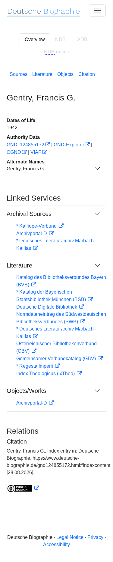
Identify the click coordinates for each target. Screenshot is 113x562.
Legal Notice (69, 537)
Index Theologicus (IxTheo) (46, 373)
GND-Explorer (69, 144)
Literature (42, 74)
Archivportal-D (32, 233)
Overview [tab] (35, 39)
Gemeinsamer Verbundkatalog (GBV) (56, 358)
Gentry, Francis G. (26, 168)
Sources (18, 74)
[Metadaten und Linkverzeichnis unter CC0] (23, 488)
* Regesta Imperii (35, 366)
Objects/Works (26, 390)
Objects (65, 74)
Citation (86, 74)
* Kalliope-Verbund (37, 226)
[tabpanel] (56, 281)
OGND (14, 152)
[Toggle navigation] (97, 10)
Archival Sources (29, 214)
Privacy (95, 537)
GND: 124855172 (25, 144)
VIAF (35, 152)
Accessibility (56, 544)
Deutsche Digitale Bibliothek (47, 306)
